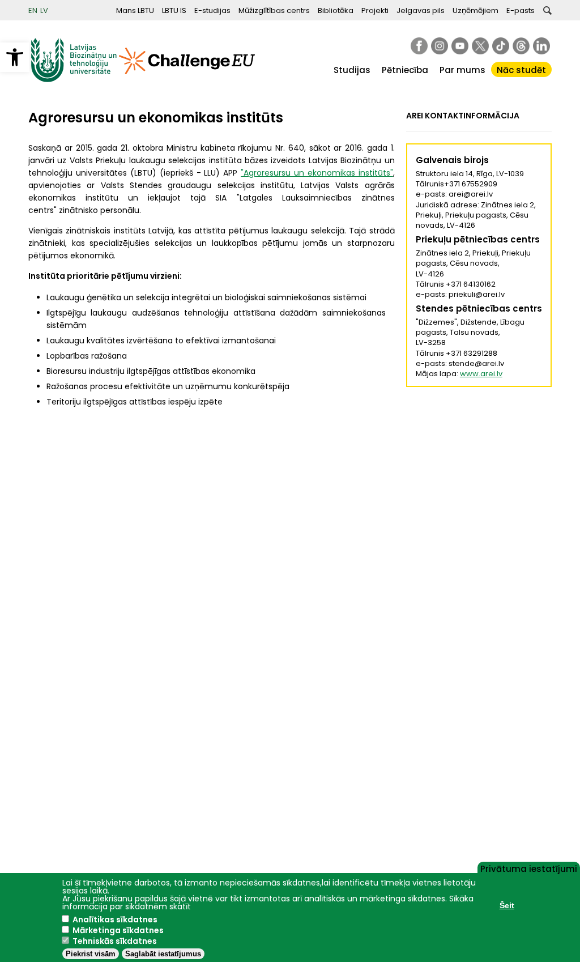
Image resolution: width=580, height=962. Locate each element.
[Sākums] (73, 79)
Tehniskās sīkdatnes (114, 941)
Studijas (352, 70)
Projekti (375, 10)
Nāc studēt (521, 70)
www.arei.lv (481, 373)
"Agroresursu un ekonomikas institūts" (317, 172)
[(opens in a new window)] (419, 45)
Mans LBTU (135, 10)
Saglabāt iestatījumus (163, 954)
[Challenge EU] (187, 79)
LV (44, 10)
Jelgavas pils (420, 10)
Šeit (507, 905)
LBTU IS (174, 10)
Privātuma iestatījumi (528, 868)
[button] (14, 57)
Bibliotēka (335, 10)
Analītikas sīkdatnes (114, 919)
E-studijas (212, 10)
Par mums (462, 70)
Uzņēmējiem (475, 10)
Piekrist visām (91, 954)
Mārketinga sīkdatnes (118, 930)
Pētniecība (405, 70)
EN (32, 10)
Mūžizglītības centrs (274, 10)
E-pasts (520, 10)
